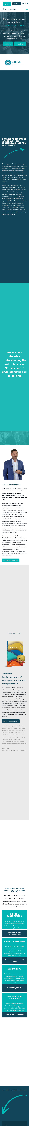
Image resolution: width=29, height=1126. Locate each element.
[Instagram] (25, 3)
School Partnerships (14, 915)
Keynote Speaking (14, 941)
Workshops (14, 969)
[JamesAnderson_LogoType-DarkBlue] (9, 9)
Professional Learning (14, 997)
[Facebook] (23, 3)
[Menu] (27, 9)
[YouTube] (27, 3)
